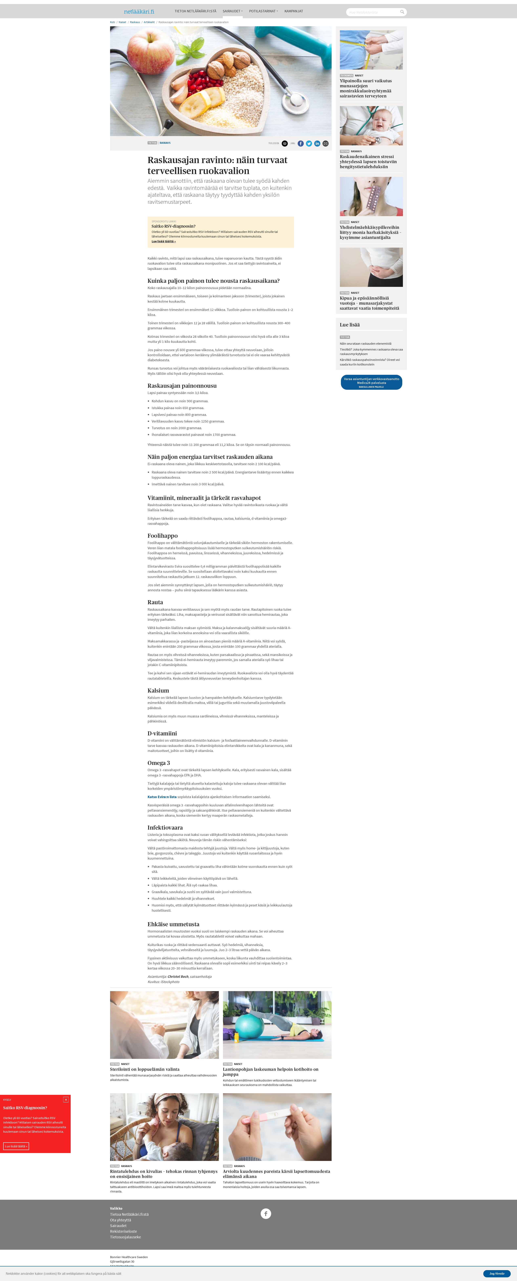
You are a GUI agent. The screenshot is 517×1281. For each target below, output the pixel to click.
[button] (122, 1274)
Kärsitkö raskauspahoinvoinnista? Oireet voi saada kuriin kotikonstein (370, 362)
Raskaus (165, 143)
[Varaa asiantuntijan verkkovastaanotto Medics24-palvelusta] (371, 382)
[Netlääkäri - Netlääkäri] (140, 11)
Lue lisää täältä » (16, 1146)
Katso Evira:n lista (162, 796)
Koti (112, 22)
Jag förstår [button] (497, 1273)
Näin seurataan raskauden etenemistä (365, 343)
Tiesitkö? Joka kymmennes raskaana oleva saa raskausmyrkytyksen (371, 351)
